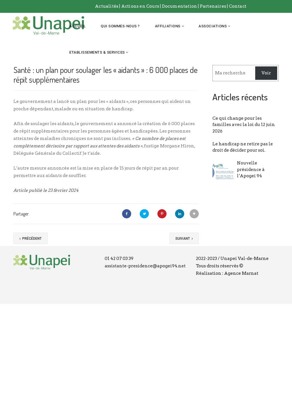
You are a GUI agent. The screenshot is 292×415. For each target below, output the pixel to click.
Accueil (77, 26)
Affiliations (168, 26)
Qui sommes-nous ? (120, 26)
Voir (266, 73)
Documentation (180, 6)
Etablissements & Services (97, 52)
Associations (212, 26)
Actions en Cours (140, 6)
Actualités (106, 6)
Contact (237, 6)
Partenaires (213, 6)
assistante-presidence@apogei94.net (145, 265)
